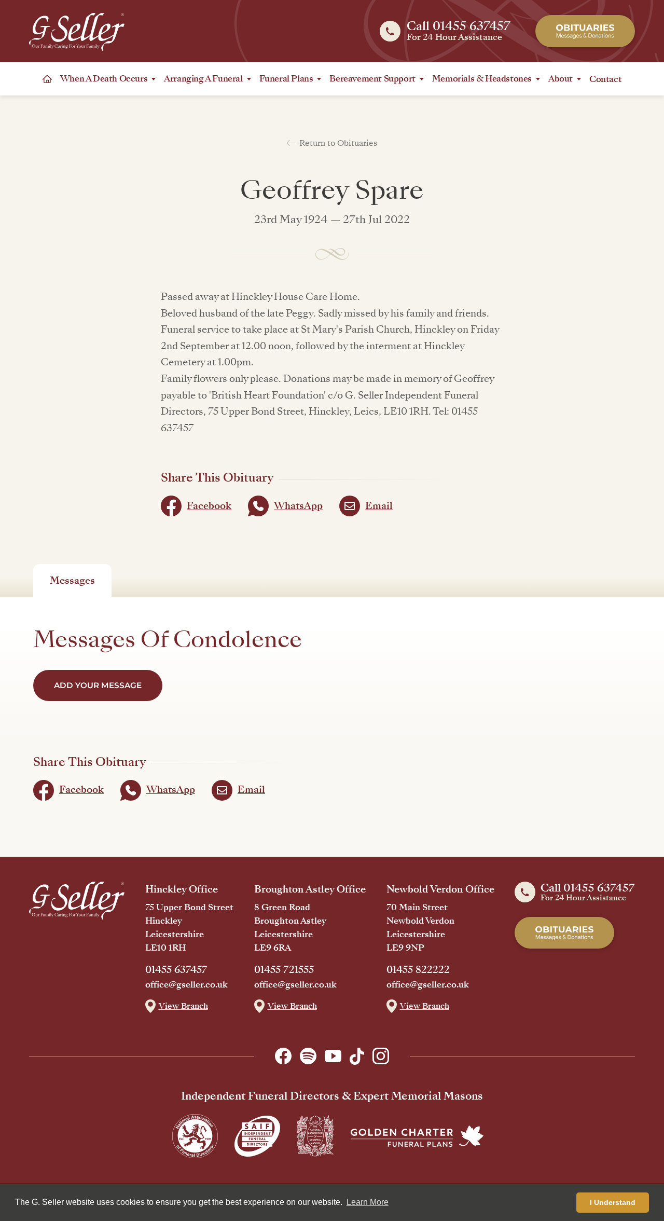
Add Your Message (98, 685)
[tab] (72, 580)
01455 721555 (284, 970)
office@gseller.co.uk (186, 985)
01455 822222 (418, 970)
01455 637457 (176, 970)
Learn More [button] (368, 1202)
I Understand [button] (612, 1202)
